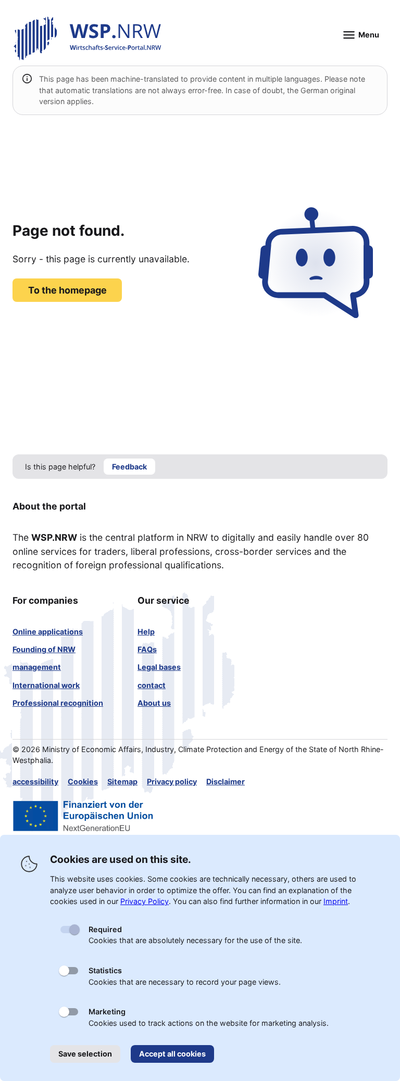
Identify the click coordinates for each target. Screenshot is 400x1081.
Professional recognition (57, 702)
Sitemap (122, 781)
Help (146, 631)
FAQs (147, 649)
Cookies (83, 781)
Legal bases (159, 667)
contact (152, 685)
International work (46, 685)
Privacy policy (172, 781)
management (36, 667)
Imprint (335, 901)
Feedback (129, 466)
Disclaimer (225, 781)
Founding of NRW (44, 649)
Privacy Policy (144, 901)
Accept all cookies (172, 1053)
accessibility (35, 781)
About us (154, 702)
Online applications (47, 631)
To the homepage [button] (67, 290)
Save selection (85, 1053)
